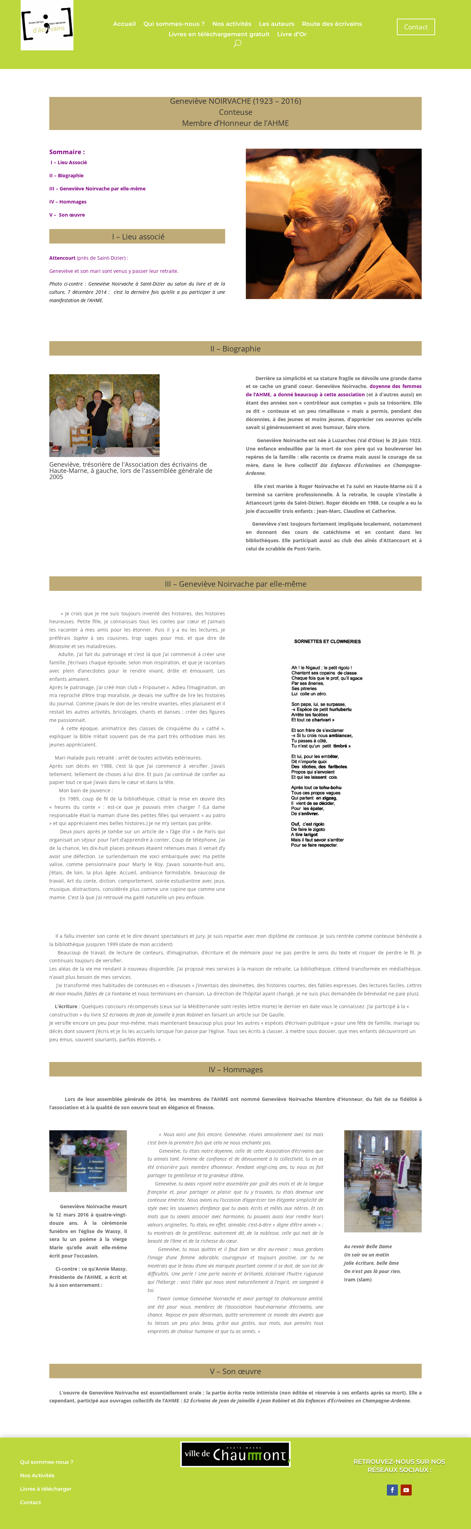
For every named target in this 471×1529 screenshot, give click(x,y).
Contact (416, 26)
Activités (43, 1475)
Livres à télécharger (45, 1489)
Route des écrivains (332, 24)
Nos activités (231, 24)
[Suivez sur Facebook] (392, 1490)
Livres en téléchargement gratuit (219, 35)
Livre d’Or (292, 35)
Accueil (124, 24)
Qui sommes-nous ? (174, 24)
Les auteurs (276, 24)
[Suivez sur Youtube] (406, 1490)
